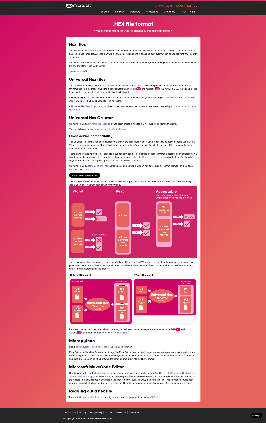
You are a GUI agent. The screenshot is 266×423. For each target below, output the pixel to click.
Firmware (120, 11)
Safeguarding (96, 412)
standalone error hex (98, 165)
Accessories (152, 11)
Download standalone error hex (85, 175)
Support (108, 412)
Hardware (135, 11)
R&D (183, 11)
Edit (194, 11)
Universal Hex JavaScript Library (87, 106)
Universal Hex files (87, 79)
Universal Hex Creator (91, 117)
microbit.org (134, 412)
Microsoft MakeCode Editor (96, 367)
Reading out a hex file (90, 391)
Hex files (77, 44)
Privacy (82, 412)
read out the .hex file (92, 397)
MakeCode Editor (103, 373)
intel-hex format (93, 50)
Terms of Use (69, 412)
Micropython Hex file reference (92, 346)
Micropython (82, 340)
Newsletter (121, 412)
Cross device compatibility (90, 136)
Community (169, 11)
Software (105, 11)
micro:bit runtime (119, 332)
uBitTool (153, 397)
